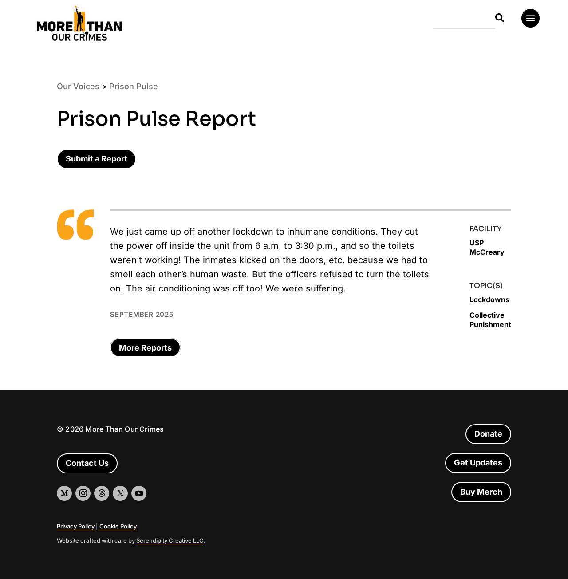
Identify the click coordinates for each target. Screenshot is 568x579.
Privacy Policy (76, 526)
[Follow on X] (120, 493)
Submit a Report (96, 158)
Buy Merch (481, 491)
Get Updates (478, 462)
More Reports (145, 347)
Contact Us (87, 463)
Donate (488, 433)
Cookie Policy (118, 526)
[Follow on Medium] (64, 493)
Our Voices (78, 86)
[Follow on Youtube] (138, 493)
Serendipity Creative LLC (170, 540)
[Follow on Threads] (101, 493)
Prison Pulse (133, 86)
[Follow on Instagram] (83, 493)
